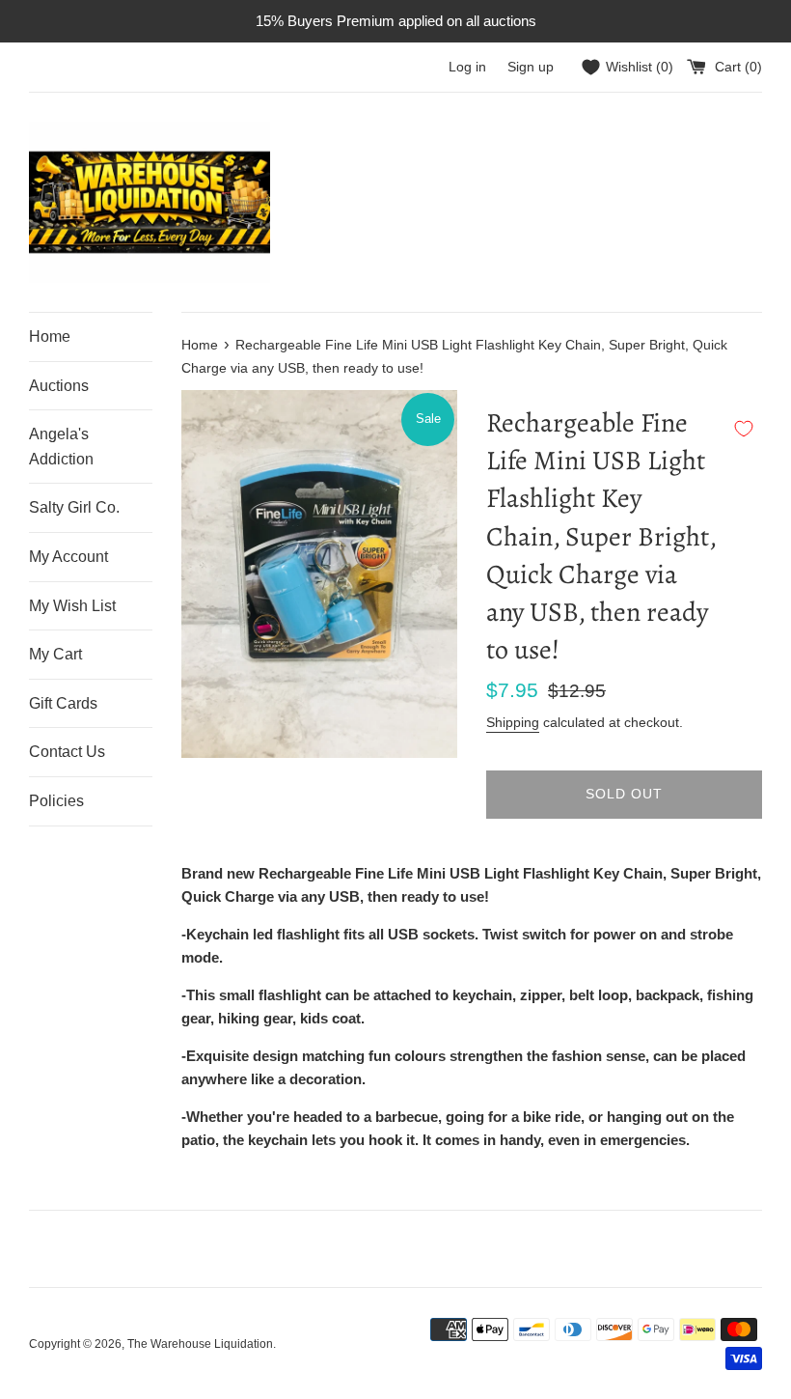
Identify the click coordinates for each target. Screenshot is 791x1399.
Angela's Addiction (61, 446)
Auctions (59, 386)
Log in (467, 67)
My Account (68, 556)
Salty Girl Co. (74, 507)
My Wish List (72, 606)
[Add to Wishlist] (743, 429)
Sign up (530, 67)
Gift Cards (63, 703)
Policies (56, 801)
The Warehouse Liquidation (200, 1344)
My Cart (55, 654)
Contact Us (67, 751)
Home (49, 336)
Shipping (512, 722)
